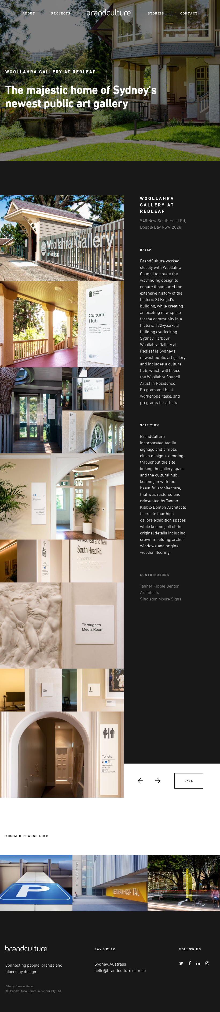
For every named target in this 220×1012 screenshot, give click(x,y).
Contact (189, 13)
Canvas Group (25, 986)
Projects (61, 13)
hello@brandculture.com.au (120, 970)
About (29, 13)
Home (92, 11)
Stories (156, 13)
